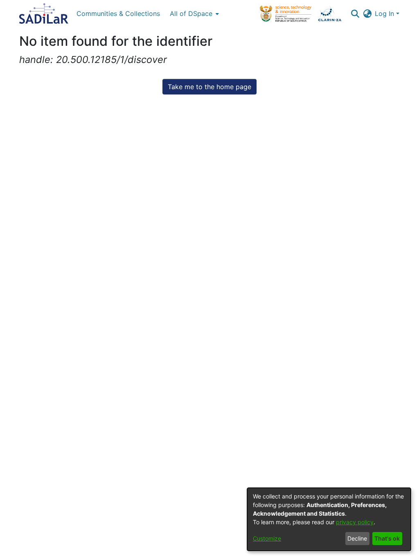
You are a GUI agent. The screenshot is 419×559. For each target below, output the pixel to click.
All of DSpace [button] (191, 13)
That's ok (387, 538)
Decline (357, 538)
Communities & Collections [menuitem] (118, 13)
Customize (267, 538)
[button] (355, 13)
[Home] (43, 13)
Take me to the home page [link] (209, 87)
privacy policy (355, 522)
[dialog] (329, 519)
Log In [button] (385, 13)
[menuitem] (193, 13)
